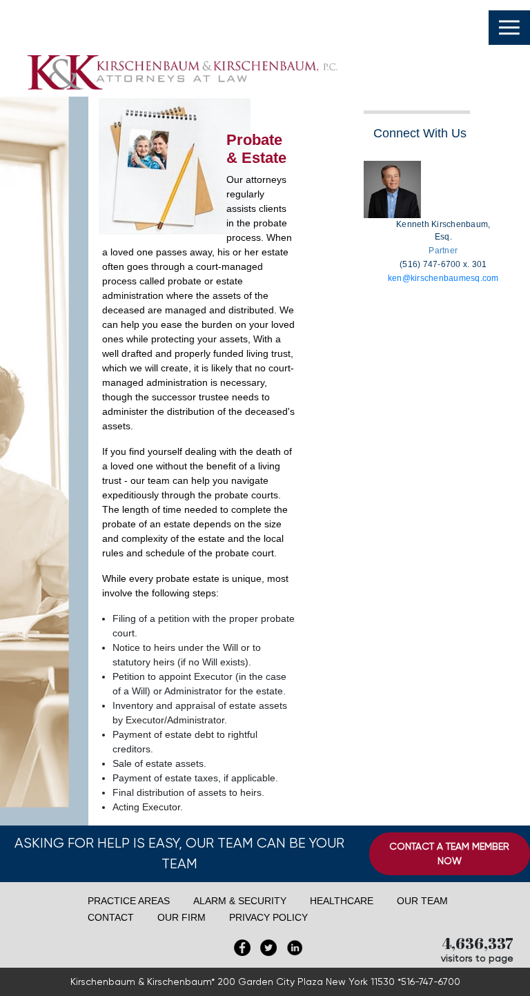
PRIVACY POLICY (268, 917)
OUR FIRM (181, 917)
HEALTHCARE (341, 900)
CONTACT (111, 917)
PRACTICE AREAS (129, 900)
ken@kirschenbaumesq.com (443, 278)
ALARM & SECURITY (239, 900)
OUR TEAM (422, 900)
